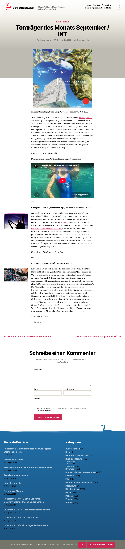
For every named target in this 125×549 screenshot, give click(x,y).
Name (37, 389)
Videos (66, 21)
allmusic (64, 222)
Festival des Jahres (13, 459)
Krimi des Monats (12, 483)
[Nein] (123, 545)
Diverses (69, 469)
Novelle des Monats (13, 491)
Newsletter (106, 5)
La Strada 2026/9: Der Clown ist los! (21, 517)
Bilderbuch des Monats (76, 455)
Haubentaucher (45, 40)
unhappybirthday (86, 117)
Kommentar (38, 370)
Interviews (70, 486)
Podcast (96, 5)
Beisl (67, 452)
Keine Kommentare (83, 40)
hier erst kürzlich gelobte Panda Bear (46, 228)
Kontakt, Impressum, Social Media (98, 8)
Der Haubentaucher (23, 8)
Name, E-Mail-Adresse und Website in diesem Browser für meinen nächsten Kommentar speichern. (61, 410)
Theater (69, 499)
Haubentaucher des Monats (78, 482)
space (39, 322)
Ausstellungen (72, 449)
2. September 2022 (64, 40)
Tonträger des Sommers (16, 475)
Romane (69, 464)
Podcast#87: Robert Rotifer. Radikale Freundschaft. (29, 467)
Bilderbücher (71, 461)
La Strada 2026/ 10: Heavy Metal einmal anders (27, 510)
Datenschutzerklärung (101, 545)
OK (82, 545)
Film (67, 479)
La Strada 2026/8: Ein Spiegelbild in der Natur (26, 525)
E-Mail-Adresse (69, 389)
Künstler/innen (72, 489)
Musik (58, 21)
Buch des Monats (73, 459)
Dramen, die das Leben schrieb (80, 472)
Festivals (69, 475)
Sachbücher (71, 466)
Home (88, 5)
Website (37, 399)
